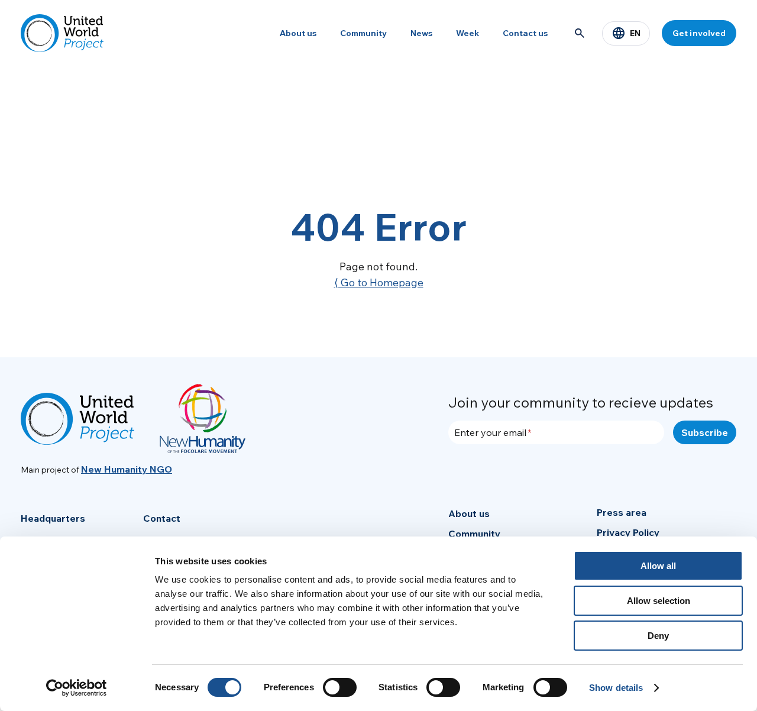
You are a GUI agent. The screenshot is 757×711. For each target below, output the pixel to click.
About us (298, 33)
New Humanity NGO (126, 469)
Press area (621, 512)
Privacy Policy (628, 532)
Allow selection (658, 601)
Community (363, 33)
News (421, 33)
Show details (616, 688)
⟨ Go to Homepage (378, 282)
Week (467, 33)
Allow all (658, 566)
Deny (658, 636)
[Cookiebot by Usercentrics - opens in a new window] (76, 688)
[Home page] (62, 33)
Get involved (699, 33)
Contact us (525, 33)
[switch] (340, 687)
